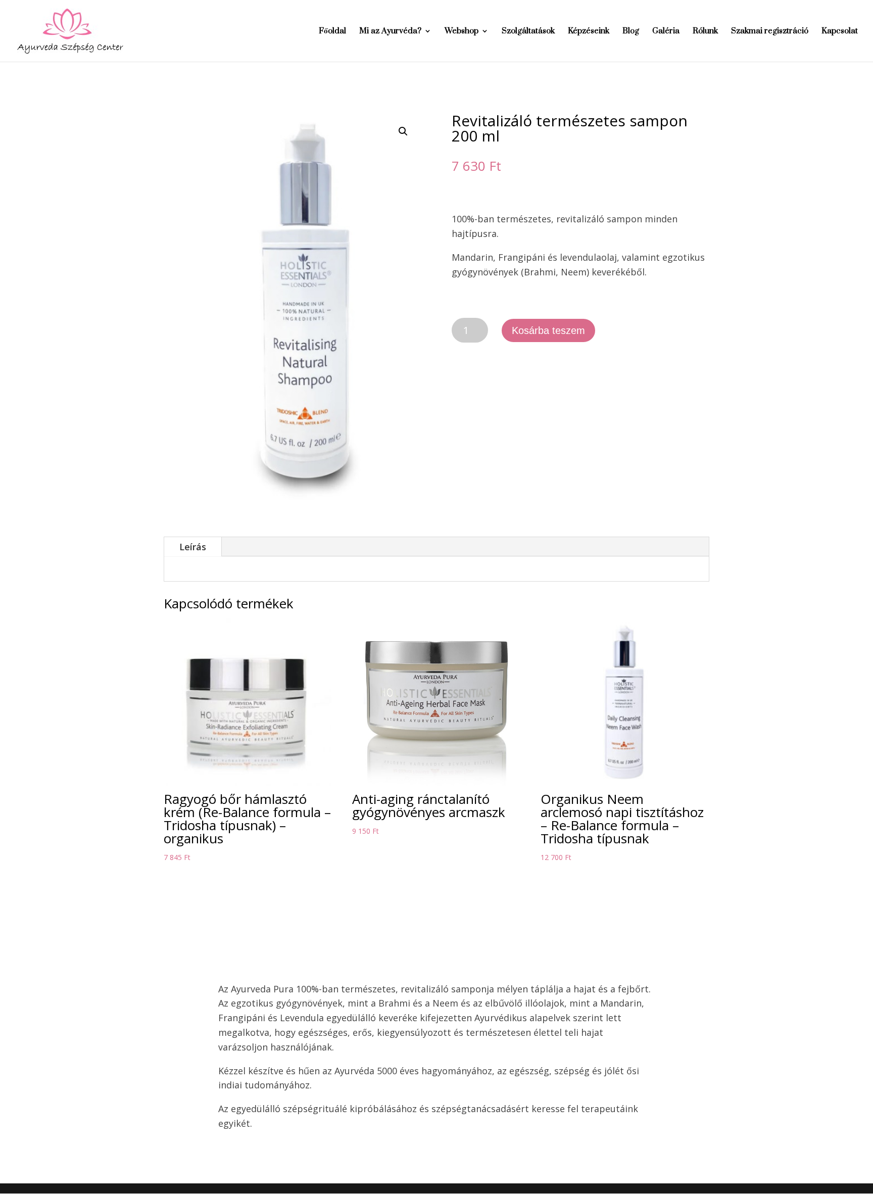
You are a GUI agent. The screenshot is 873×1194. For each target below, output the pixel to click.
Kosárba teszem (548, 330)
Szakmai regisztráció (769, 31)
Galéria (666, 31)
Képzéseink (588, 31)
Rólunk (705, 31)
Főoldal (332, 31)
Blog (630, 31)
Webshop (461, 31)
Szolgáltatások (528, 31)
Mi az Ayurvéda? (390, 31)
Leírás (192, 547)
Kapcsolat (839, 31)
